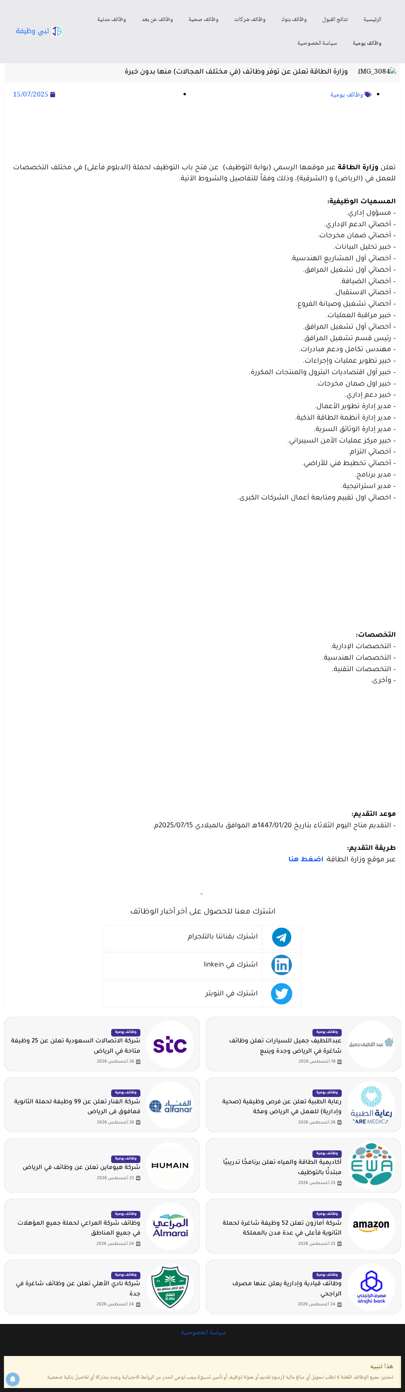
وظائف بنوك (294, 20)
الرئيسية (372, 20)
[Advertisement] (202, 132)
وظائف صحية (203, 20)
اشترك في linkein (231, 965)
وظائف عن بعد (157, 20)
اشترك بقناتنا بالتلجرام (223, 937)
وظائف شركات (249, 20)
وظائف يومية (367, 43)
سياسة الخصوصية (317, 43)
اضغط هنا (306, 860)
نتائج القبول (335, 20)
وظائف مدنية (111, 20)
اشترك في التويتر (232, 994)
